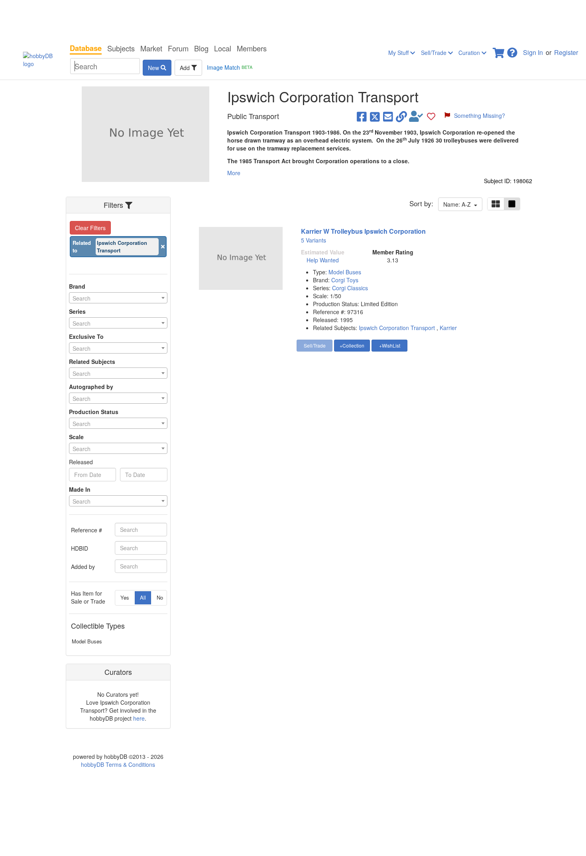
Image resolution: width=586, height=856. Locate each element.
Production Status (93, 412)
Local (222, 48)
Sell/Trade (434, 53)
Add (185, 68)
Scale (76, 437)
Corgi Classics (350, 288)
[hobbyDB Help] (512, 50)
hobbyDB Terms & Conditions (118, 764)
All (143, 597)
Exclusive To (86, 336)
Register (566, 52)
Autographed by (91, 387)
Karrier (448, 328)
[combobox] (118, 297)
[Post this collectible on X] (375, 116)
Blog (201, 48)
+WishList (389, 345)
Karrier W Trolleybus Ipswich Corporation (363, 231)
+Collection (352, 345)
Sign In (533, 52)
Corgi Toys (344, 280)
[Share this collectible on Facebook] (362, 116)
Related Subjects (92, 361)
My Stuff (399, 53)
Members (252, 48)
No (160, 597)
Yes (124, 597)
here (139, 718)
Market (151, 48)
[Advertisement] (293, 20)
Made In (79, 489)
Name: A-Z (458, 204)
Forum (178, 48)
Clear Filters (90, 228)
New (154, 68)
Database (86, 48)
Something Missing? (479, 115)
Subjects (121, 48)
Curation (470, 53)
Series (77, 311)
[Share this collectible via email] (388, 116)
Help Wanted (323, 260)
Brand (77, 286)
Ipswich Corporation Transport (397, 328)
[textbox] (118, 298)
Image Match (229, 67)
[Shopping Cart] (499, 50)
